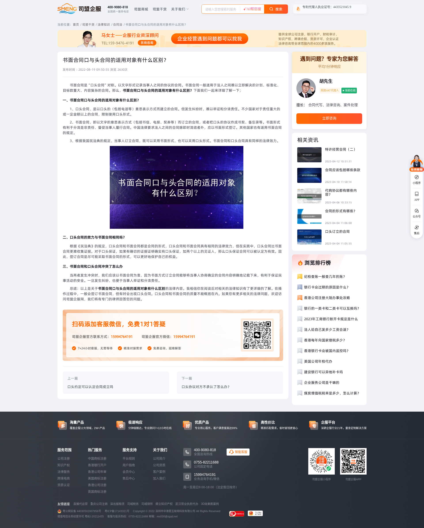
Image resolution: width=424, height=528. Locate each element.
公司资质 (159, 465)
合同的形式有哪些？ (341, 211)
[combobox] (221, 9)
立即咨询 (329, 118)
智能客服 (241, 452)
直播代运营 (80, 503)
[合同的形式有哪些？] (311, 217)
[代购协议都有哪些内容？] (311, 196)
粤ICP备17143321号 (117, 511)
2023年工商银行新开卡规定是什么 (331, 319)
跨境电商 (63, 478)
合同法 (117, 24)
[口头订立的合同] (311, 237)
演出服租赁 (117, 503)
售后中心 (129, 478)
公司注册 (63, 458)
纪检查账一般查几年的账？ (325, 276)
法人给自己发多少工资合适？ (327, 329)
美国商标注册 (97, 478)
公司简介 (159, 458)
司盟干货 (160, 9)
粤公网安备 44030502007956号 (82, 511)
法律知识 (104, 24)
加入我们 (159, 478)
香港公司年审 (97, 471)
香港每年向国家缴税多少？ (325, 340)
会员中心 (129, 471)
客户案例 (159, 471)
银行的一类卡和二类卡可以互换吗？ (332, 308)
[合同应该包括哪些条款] (311, 176)
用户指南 (129, 465)
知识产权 (63, 465)
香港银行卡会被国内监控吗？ (327, 351)
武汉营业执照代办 (186, 503)
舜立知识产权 (164, 503)
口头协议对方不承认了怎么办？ (206, 387)
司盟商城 (141, 9)
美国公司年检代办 (318, 361)
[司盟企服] (257, 514)
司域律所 (147, 503)
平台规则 (129, 458)
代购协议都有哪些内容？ (341, 192)
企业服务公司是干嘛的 (321, 382)
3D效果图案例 (210, 503)
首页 (76, 24)
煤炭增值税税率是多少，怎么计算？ (332, 393)
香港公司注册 (97, 485)
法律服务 (63, 471)
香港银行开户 (97, 465)
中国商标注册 (97, 458)
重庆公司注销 (99, 503)
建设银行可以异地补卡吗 (323, 372)
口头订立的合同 (337, 231)
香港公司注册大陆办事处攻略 (327, 298)
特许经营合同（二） (341, 149)
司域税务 (133, 503)
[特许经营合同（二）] (311, 155)
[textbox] (221, 9)
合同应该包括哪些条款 (342, 170)
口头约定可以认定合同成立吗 (90, 387)
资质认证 (63, 485)
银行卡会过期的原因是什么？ (327, 287)
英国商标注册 (97, 491)
